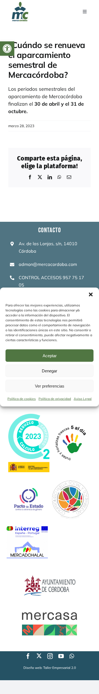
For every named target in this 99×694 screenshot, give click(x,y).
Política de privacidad (54, 399)
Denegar (49, 370)
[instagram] (50, 656)
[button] (7, 48)
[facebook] (28, 656)
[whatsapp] (71, 656)
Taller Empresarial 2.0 (59, 668)
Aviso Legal (83, 399)
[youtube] (61, 656)
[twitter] (39, 655)
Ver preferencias (49, 385)
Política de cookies (21, 399)
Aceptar (50, 355)
